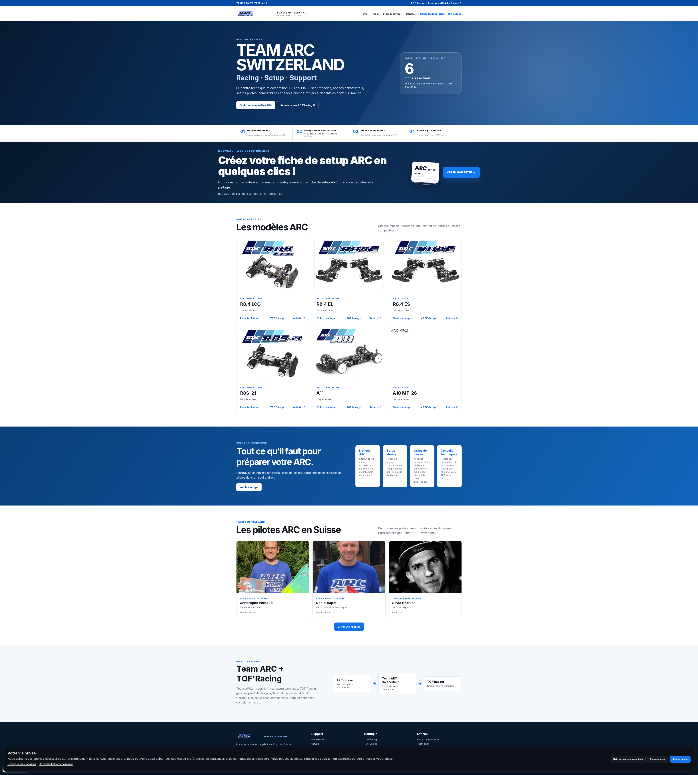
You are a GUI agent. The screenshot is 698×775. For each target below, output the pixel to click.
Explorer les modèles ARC (256, 105)
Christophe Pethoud (256, 603)
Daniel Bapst (326, 603)
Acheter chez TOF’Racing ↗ (297, 105)
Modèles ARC (318, 739)
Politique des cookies (21, 764)
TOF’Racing (370, 739)
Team (375, 13)
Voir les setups (249, 487)
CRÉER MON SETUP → (461, 172)
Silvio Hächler (403, 603)
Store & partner (392, 13)
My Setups (455, 13)
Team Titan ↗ (424, 743)
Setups (315, 743)
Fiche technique (249, 318)
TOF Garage (370, 743)
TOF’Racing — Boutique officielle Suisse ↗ (436, 3)
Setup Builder (431, 13)
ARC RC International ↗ (429, 739)
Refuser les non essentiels (628, 759)
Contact (411, 13)
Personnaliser (658, 759)
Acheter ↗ (299, 318)
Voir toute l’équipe (349, 626)
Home (364, 13)
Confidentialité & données (56, 764)
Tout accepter (680, 759)
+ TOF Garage (276, 318)
